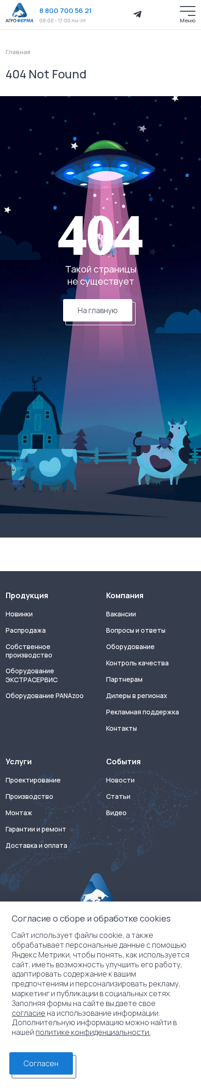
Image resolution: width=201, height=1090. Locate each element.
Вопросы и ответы (135, 630)
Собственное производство (29, 651)
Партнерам (124, 679)
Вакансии (121, 614)
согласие (28, 1013)
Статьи (118, 796)
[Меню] (187, 11)
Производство (29, 796)
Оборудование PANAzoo (45, 696)
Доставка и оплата (36, 845)
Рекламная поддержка (142, 712)
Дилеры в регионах (136, 696)
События (123, 761)
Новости (120, 780)
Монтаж (19, 813)
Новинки (19, 614)
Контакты (121, 728)
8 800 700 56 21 (65, 10)
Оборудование (130, 647)
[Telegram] (137, 14)
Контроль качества (137, 663)
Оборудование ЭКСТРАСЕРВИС (31, 675)
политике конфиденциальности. (93, 1032)
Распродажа (26, 630)
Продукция (27, 595)
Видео (116, 813)
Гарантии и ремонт (36, 829)
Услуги (19, 761)
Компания (125, 595)
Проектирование (33, 780)
